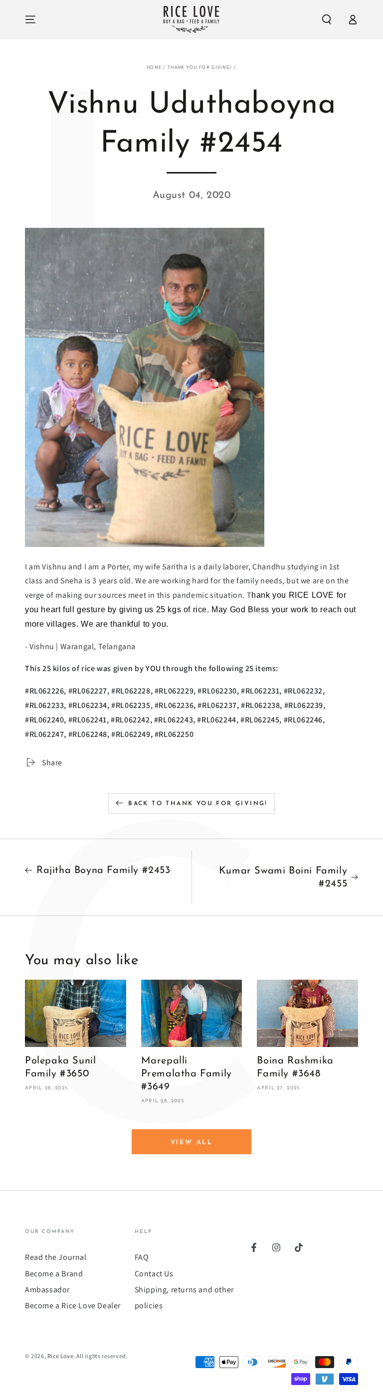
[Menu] (30, 19)
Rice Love (60, 1356)
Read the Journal (56, 1257)
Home (154, 67)
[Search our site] (327, 19)
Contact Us (154, 1273)
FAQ (142, 1257)
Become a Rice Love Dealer (73, 1305)
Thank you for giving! (200, 67)
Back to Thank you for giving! (197, 804)
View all (192, 1142)
